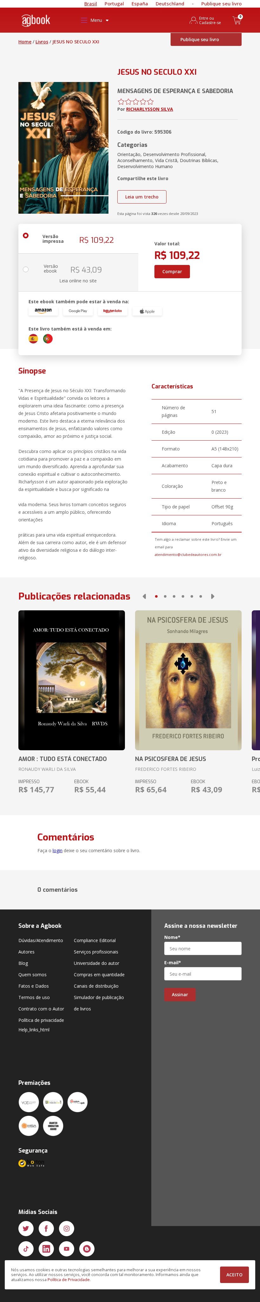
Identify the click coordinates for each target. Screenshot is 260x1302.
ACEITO (234, 1275)
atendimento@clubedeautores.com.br (188, 554)
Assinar (180, 994)
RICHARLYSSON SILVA (149, 109)
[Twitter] (26, 1228)
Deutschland (170, 3)
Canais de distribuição (96, 986)
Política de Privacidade (69, 1279)
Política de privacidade (41, 1020)
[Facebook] (46, 1228)
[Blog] (86, 1248)
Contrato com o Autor (41, 1009)
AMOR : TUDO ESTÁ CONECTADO (62, 759)
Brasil (90, 3)
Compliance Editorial (95, 940)
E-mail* (172, 962)
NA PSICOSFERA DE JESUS (170, 759)
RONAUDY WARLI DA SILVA (47, 769)
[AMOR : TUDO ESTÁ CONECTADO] (71, 680)
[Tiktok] (26, 1248)
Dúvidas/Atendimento (40, 940)
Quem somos (32, 975)
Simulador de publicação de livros (99, 1003)
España (140, 3)
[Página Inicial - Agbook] (36, 22)
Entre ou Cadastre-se (210, 20)
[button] (144, 596)
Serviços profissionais (96, 952)
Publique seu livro (221, 3)
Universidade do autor (96, 963)
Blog (23, 963)
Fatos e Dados (33, 986)
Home (24, 42)
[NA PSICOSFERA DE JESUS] (188, 680)
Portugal (114, 3)
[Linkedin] (46, 1248)
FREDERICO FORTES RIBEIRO (165, 769)
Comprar (172, 271)
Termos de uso (34, 997)
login (57, 850)
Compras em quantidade (99, 975)
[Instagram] (66, 1228)
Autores (26, 952)
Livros (42, 42)
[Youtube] (66, 1248)
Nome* (172, 937)
